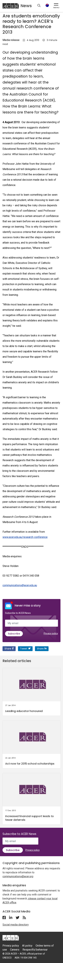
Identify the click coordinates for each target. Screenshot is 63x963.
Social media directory (16, 924)
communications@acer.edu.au (20, 585)
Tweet (23, 648)
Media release (11, 40)
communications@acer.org (18, 876)
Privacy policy (51, 633)
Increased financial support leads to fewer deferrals (29, 818)
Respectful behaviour (35, 949)
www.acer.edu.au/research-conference (25, 537)
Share (8, 648)
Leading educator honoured (24, 711)
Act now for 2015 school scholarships (29, 764)
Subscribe (14, 633)
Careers (14, 949)
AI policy (27, 945)
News (26, 6)
